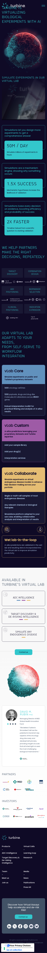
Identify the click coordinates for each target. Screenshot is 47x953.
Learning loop (30, 853)
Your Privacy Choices (20, 945)
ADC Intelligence (9, 853)
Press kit (27, 887)
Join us (5, 882)
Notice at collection (12, 950)
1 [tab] (8, 724)
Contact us (23, 652)
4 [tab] (16, 724)
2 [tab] (11, 724)
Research (28, 857)
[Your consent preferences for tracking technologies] (4, 948)
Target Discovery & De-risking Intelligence (10, 860)
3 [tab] (13, 724)
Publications (29, 882)
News (26, 878)
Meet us (5, 878)
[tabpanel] (23, 736)
